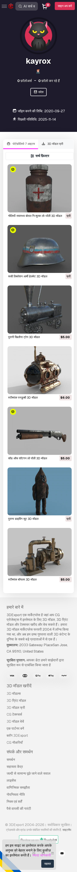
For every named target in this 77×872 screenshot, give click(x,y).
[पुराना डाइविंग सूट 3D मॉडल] (39, 491)
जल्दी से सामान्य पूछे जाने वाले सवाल (28, 773)
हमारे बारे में (15, 607)
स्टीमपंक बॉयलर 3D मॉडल (22, 579)
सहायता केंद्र (15, 766)
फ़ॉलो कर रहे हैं (49, 81)
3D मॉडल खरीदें (19, 686)
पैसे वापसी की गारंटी (19, 808)
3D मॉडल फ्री (55, 144)
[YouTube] (62, 854)
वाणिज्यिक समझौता (18, 787)
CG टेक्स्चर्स (14, 714)
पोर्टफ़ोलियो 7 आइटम (23, 144)
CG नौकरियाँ (15, 742)
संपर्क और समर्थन (20, 752)
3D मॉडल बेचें (15, 721)
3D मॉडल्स (14, 693)
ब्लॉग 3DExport (17, 735)
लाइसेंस (11, 780)
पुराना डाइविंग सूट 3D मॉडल (23, 519)
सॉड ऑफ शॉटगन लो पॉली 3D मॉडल (27, 458)
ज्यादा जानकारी (41, 855)
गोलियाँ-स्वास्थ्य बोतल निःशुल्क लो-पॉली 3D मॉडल (35, 216)
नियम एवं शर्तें (14, 801)
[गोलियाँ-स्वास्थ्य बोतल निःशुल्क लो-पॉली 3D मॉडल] (39, 188)
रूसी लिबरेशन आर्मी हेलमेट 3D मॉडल (27, 276)
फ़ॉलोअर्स (24, 81)
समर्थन (11, 759)
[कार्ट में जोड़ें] (57, 327)
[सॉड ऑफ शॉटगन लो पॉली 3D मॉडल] (39, 431)
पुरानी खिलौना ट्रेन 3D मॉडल (24, 337)
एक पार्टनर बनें (15, 728)
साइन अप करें (65, 6)
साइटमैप (66, 830)
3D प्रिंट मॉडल (16, 700)
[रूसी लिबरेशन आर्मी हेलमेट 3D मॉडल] (39, 249)
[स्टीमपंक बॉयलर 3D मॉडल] (39, 552)
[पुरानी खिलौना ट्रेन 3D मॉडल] (39, 309)
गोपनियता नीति (16, 794)
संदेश (41, 92)
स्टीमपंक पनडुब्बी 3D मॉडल (23, 397)
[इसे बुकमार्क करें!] (65, 206)
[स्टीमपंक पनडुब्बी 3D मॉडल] (39, 370)
